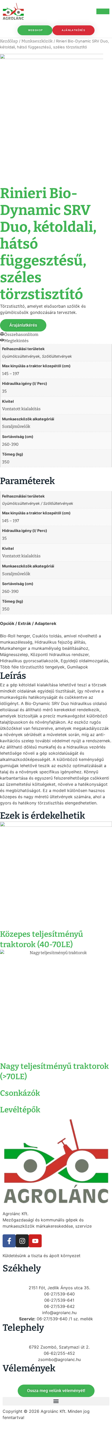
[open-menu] (102, 11)
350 (5, 461)
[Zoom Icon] (107, 58)
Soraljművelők (16, 426)
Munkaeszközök (37, 41)
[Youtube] (35, 1240)
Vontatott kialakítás (21, 408)
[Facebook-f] (9, 1240)
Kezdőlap (9, 41)
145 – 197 (10, 373)
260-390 (10, 444)
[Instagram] (22, 1240)
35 (4, 391)
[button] (56, 1401)
